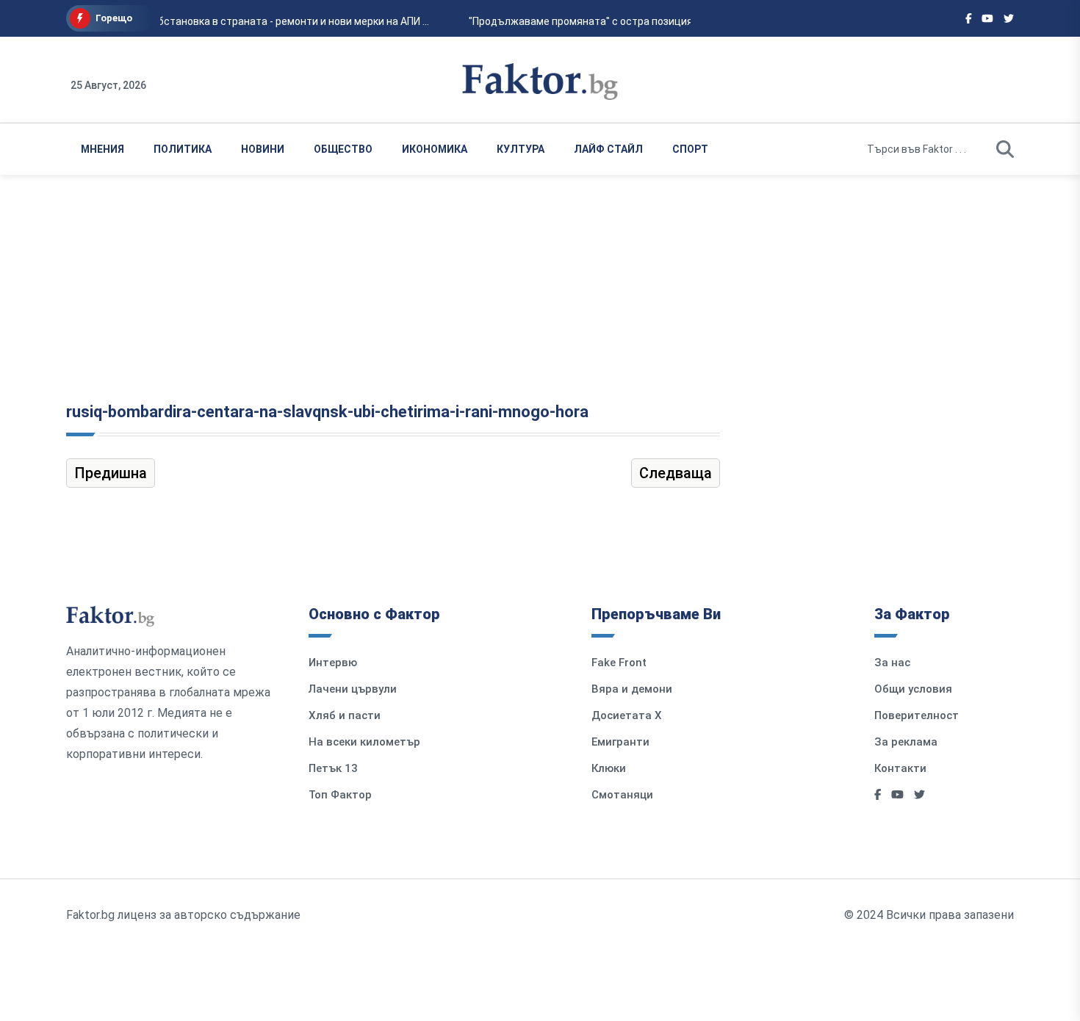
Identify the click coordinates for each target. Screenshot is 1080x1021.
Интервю (333, 662)
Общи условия (913, 689)
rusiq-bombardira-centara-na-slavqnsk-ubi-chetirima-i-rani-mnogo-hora (327, 412)
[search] (1005, 149)
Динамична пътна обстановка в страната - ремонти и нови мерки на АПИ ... (242, 21)
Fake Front (619, 662)
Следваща (675, 473)
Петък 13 (333, 768)
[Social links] (968, 18)
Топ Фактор (340, 794)
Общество (343, 149)
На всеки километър (364, 741)
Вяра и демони (631, 689)
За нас (892, 662)
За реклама (905, 741)
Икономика (434, 149)
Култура (520, 149)
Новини (262, 149)
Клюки (608, 768)
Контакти (900, 768)
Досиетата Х (626, 715)
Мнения (102, 149)
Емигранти (620, 741)
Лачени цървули (353, 689)
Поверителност (916, 715)
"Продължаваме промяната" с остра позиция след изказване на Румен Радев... (662, 21)
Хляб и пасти (345, 715)
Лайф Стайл (608, 149)
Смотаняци (622, 794)
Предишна (110, 473)
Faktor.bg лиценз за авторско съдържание (183, 915)
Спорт (690, 149)
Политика (183, 149)
